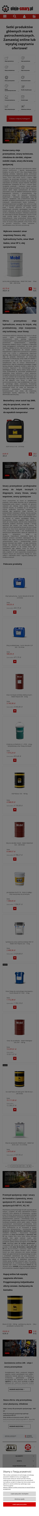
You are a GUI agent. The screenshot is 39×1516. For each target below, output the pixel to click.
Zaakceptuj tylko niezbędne (19, 1494)
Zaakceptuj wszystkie (19, 1504)
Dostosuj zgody (19, 1499)
